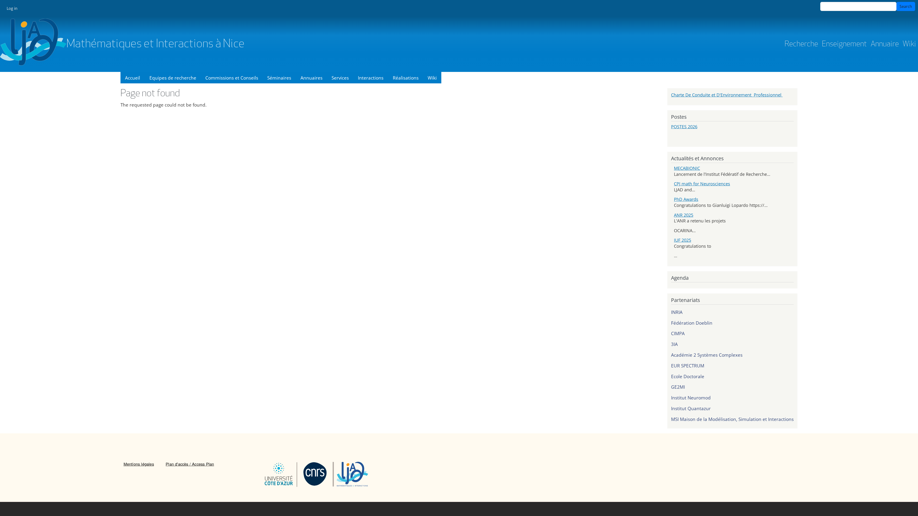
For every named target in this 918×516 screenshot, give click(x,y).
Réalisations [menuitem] (406, 78)
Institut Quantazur (691, 408)
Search (906, 6)
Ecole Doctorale (687, 376)
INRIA (677, 312)
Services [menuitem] (340, 78)
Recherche (801, 44)
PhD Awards (686, 199)
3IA (674, 344)
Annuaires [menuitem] (311, 78)
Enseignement (844, 44)
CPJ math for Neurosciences (702, 184)
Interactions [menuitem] (370, 78)
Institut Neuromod (691, 397)
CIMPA (678, 333)
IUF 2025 (682, 240)
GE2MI (678, 387)
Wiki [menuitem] (432, 78)
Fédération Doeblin (691, 323)
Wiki (909, 44)
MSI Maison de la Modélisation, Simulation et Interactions (732, 419)
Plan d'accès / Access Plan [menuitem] (190, 464)
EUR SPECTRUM (687, 365)
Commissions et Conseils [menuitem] (231, 78)
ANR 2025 (683, 215)
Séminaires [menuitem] (279, 78)
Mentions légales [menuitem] (139, 464)
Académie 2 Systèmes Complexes (707, 355)
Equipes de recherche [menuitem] (172, 78)
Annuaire (885, 44)
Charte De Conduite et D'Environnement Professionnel (727, 95)
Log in (12, 8)
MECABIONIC (687, 168)
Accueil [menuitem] (132, 78)
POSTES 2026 (684, 126)
